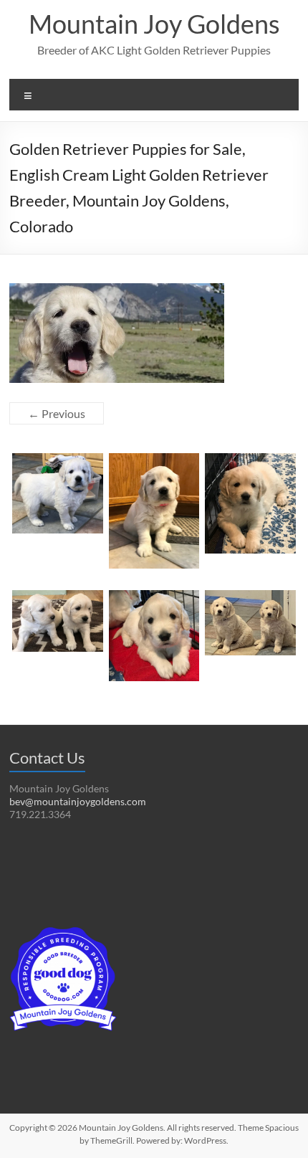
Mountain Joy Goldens (154, 23)
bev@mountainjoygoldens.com (77, 801)
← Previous (56, 413)
